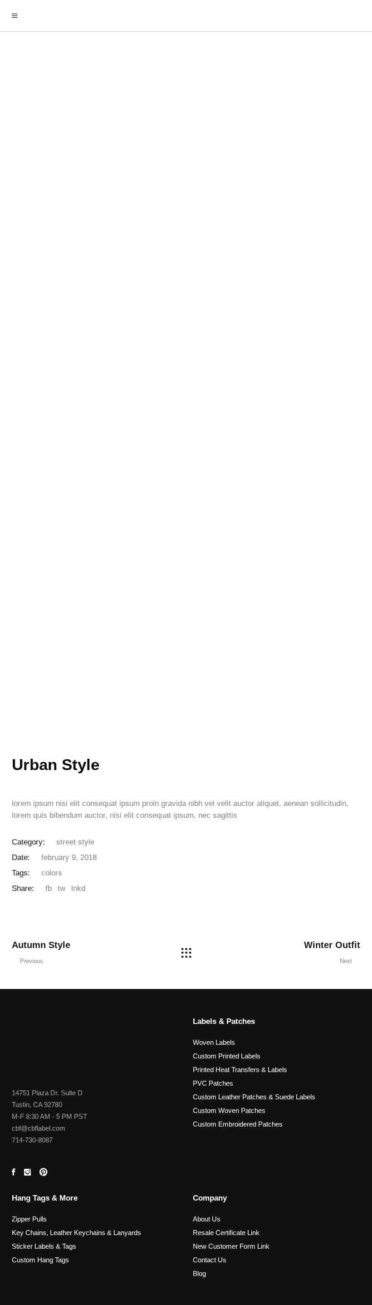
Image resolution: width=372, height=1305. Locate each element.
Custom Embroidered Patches (238, 1124)
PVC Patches (213, 1083)
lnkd (78, 888)
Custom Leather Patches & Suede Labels (254, 1097)
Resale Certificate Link (226, 1232)
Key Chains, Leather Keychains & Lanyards (76, 1232)
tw (61, 888)
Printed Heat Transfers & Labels (240, 1069)
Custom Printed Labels (226, 1056)
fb (48, 888)
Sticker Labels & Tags (44, 1246)
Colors (51, 873)
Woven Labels (214, 1042)
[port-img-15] (186, 168)
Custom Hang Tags (40, 1260)
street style (75, 842)
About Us (206, 1219)
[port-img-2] (186, 632)
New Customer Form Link (231, 1246)
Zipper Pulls (29, 1219)
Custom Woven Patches (229, 1110)
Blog (199, 1273)
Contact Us (209, 1260)
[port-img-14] (186, 400)
